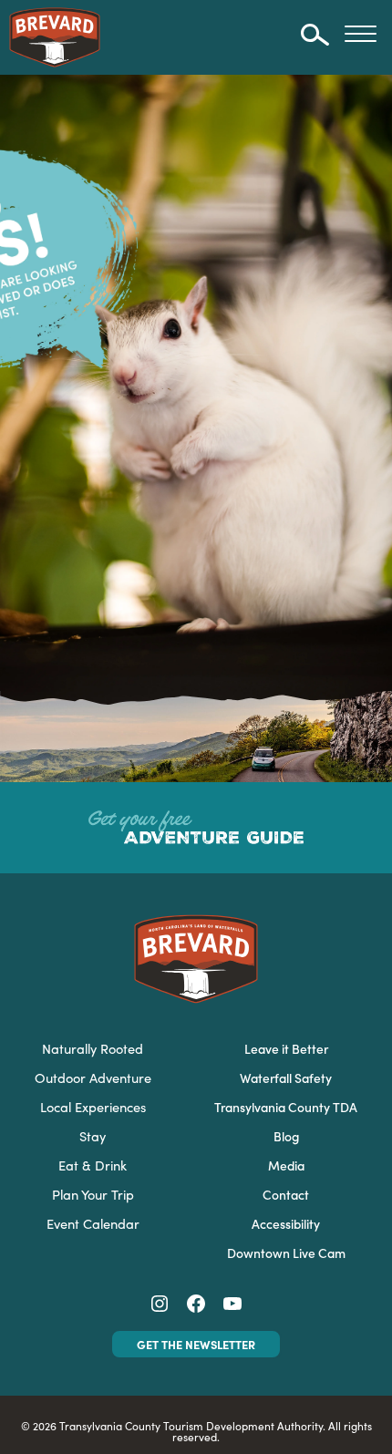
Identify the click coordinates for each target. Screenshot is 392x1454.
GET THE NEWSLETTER (196, 1343)
